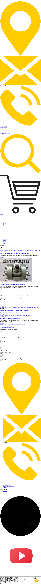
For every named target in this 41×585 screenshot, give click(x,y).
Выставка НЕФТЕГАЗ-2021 (5, 343)
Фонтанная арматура (8, 217)
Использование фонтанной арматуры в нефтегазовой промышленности (14, 310)
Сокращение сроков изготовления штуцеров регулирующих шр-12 (13, 284)
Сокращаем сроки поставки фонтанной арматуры (10, 318)
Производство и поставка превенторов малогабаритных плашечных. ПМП (14, 253)
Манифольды (7, 220)
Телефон (2, 354)
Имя (1, 353)
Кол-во (1, 356)
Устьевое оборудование (9, 218)
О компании (5, 491)
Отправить (2, 357)
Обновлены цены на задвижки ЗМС (7, 327)
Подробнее (2, 257)
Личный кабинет (3, 127)
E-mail (1, 355)
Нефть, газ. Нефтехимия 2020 (6, 335)
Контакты (4, 494)
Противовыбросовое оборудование (11, 219)
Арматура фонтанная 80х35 (5, 301)
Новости (4, 492)
